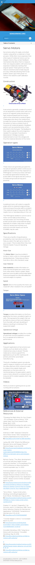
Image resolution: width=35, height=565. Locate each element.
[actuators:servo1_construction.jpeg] (17, 104)
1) (3, 105)
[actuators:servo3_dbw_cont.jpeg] (17, 161)
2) (3, 162)
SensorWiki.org (17, 34)
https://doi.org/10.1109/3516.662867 (16, 515)
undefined (30, 38)
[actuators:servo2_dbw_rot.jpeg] (17, 199)
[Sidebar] (1, 1)
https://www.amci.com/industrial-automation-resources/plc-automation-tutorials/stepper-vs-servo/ (16, 524)
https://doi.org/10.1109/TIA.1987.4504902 (18, 438)
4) (3, 310)
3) (3, 200)
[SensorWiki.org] (17, 17)
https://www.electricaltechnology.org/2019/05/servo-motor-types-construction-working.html (17, 500)
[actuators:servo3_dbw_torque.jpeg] (17, 309)
